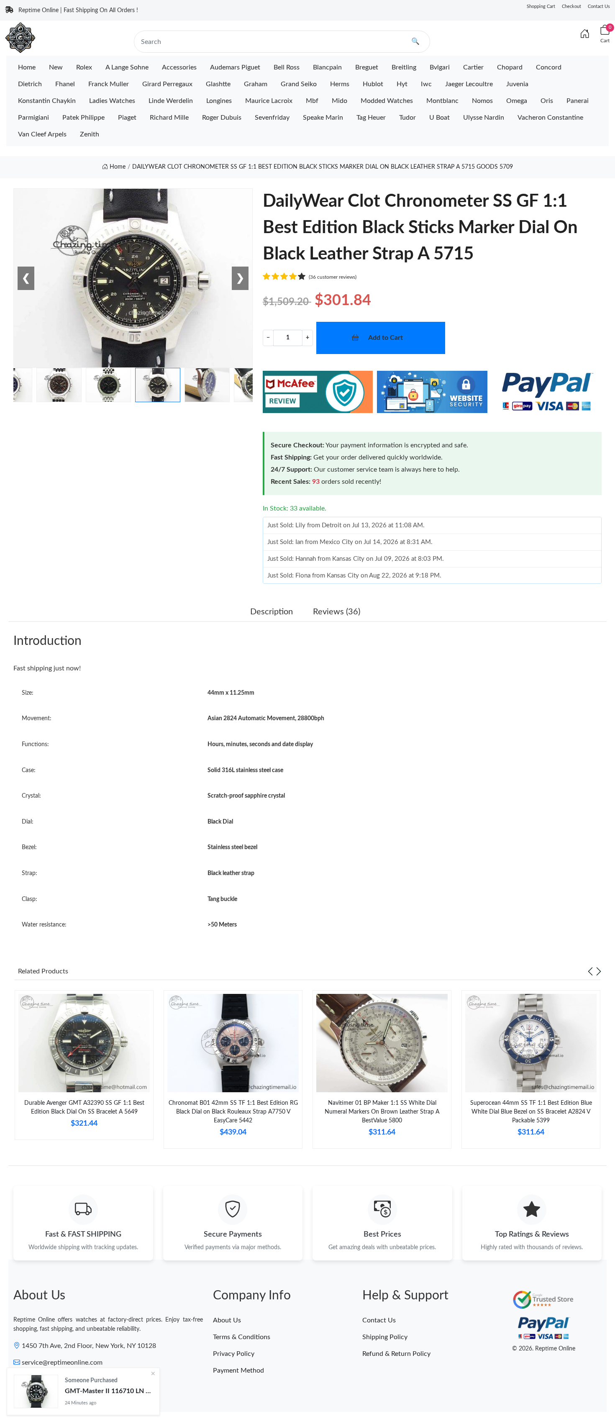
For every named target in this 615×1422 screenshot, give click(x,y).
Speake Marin (323, 117)
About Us (227, 1320)
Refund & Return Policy (396, 1353)
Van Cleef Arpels (42, 134)
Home (27, 67)
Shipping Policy (384, 1337)
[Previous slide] (590, 971)
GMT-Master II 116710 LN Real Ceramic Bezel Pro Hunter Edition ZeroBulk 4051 (109, 1391)
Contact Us (599, 6)
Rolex (84, 67)
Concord (548, 67)
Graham (255, 84)
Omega (516, 101)
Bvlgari (440, 67)
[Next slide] (598, 971)
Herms (339, 84)
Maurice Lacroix (268, 101)
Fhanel (65, 84)
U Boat (439, 117)
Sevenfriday (272, 117)
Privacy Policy (233, 1353)
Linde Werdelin (171, 101)
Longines (219, 101)
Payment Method (238, 1370)
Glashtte (218, 84)
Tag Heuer (371, 117)
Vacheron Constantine (550, 117)
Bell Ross (287, 67)
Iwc (426, 84)
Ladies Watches (112, 101)
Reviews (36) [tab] (336, 612)
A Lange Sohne (127, 67)
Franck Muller (108, 84)
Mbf (312, 101)
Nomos (482, 101)
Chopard (510, 67)
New (56, 67)
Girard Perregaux (167, 84)
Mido (339, 101)
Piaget (127, 117)
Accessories (179, 67)
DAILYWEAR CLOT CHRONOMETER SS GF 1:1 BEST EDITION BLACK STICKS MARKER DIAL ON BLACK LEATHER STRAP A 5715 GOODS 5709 (322, 167)
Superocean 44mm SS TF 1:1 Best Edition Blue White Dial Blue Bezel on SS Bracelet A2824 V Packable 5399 (531, 1112)
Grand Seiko (299, 84)
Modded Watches (387, 101)
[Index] (585, 34)
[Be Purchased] (36, 1391)
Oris (547, 101)
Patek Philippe (83, 117)
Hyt (402, 84)
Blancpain (327, 67)
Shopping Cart (541, 6)
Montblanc (442, 101)
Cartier (473, 67)
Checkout (571, 6)
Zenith (89, 134)
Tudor (407, 117)
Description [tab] (271, 612)
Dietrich (30, 84)
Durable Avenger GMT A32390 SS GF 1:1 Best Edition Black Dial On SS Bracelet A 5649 (84, 1107)
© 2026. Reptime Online (543, 1349)
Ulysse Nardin (483, 117)
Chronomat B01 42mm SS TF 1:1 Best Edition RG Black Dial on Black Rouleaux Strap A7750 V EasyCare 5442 (233, 1112)
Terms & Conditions (241, 1337)
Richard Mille (169, 117)
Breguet (366, 67)
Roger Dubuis (221, 117)
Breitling (404, 67)
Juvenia (517, 84)
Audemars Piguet (235, 67)
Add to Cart (385, 337)
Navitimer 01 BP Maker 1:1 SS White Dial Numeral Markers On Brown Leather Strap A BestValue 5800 (382, 1112)
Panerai (577, 101)
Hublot (373, 84)
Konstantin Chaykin (47, 101)
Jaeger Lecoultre (469, 84)
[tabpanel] (84, 1068)
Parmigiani (33, 117)
